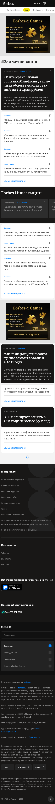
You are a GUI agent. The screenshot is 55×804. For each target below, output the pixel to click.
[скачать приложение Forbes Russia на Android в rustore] (11, 587)
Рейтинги (38, 9)
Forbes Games (17, 9)
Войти (37, 3)
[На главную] (8, 3)
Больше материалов (14, 180)
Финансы (7, 115)
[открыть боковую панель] (44, 3)
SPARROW (22, 767)
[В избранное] (50, 71)
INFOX (38, 767)
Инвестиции (25, 71)
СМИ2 (6, 767)
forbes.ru (28, 682)
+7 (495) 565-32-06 (34, 737)
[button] (51, 3)
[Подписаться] (50, 634)
